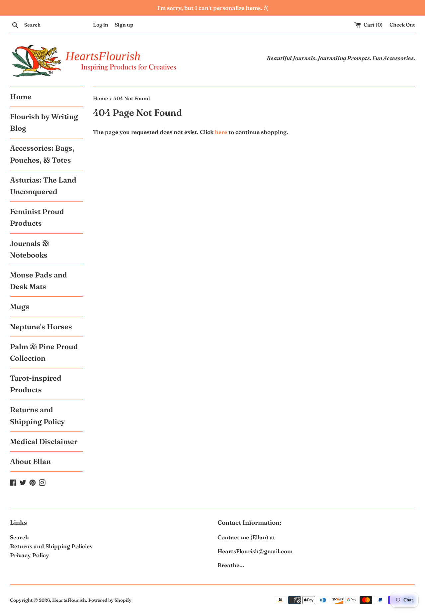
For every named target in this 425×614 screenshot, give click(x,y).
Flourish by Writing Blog (44, 122)
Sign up (124, 25)
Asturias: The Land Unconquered (43, 185)
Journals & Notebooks (29, 249)
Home (21, 96)
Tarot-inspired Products (35, 383)
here (221, 131)
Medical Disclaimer (43, 441)
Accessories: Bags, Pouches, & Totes (42, 153)
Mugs (19, 306)
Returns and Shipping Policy (37, 415)
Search (19, 537)
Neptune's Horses (41, 326)
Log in (100, 25)
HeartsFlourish (69, 600)
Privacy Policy (29, 555)
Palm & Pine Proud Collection (44, 352)
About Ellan (30, 461)
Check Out (402, 25)
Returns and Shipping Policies (51, 546)
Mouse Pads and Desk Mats (38, 280)
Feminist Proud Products (37, 217)
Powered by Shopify (109, 600)
